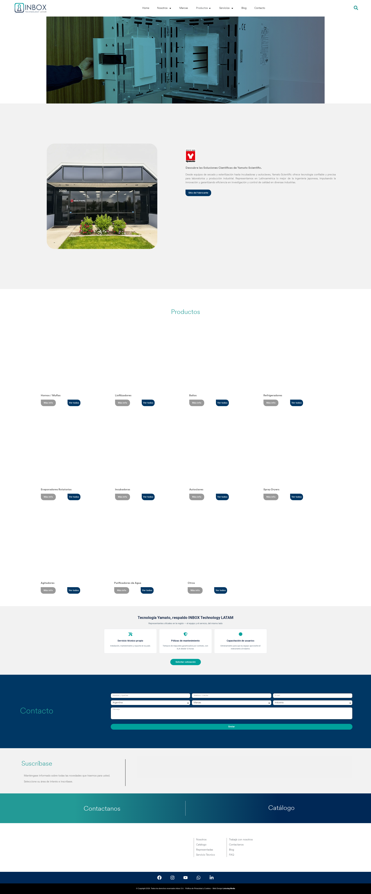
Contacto (259, 8)
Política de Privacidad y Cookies (198, 888)
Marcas (183, 8)
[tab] (147, 767)
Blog (244, 8)
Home (145, 8)
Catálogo (281, 808)
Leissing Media (229, 888)
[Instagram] (172, 877)
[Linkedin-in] (211, 877)
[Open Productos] (210, 8)
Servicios (224, 8)
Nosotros (162, 8)
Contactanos (102, 809)
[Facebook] (159, 877)
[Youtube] (185, 877)
